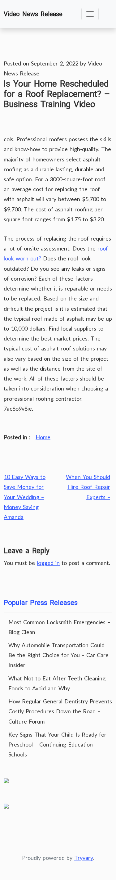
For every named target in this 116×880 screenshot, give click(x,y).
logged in (48, 562)
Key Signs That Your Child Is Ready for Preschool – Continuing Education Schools (57, 744)
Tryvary (83, 857)
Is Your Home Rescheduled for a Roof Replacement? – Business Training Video (57, 94)
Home (43, 437)
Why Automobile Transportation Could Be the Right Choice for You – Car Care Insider (58, 655)
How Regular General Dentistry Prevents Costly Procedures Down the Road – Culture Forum (60, 711)
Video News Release (33, 14)
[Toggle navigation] (90, 14)
